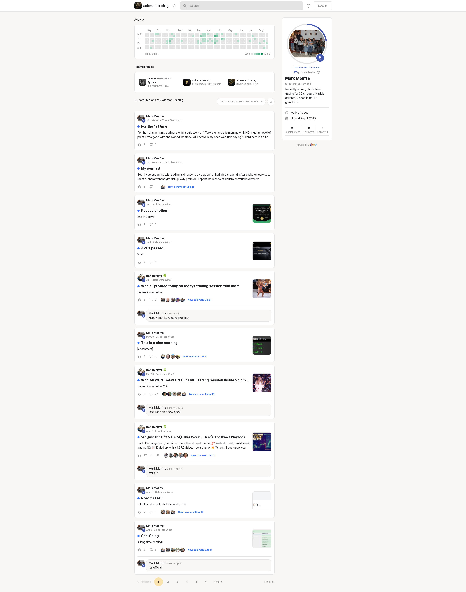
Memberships (144, 67)
